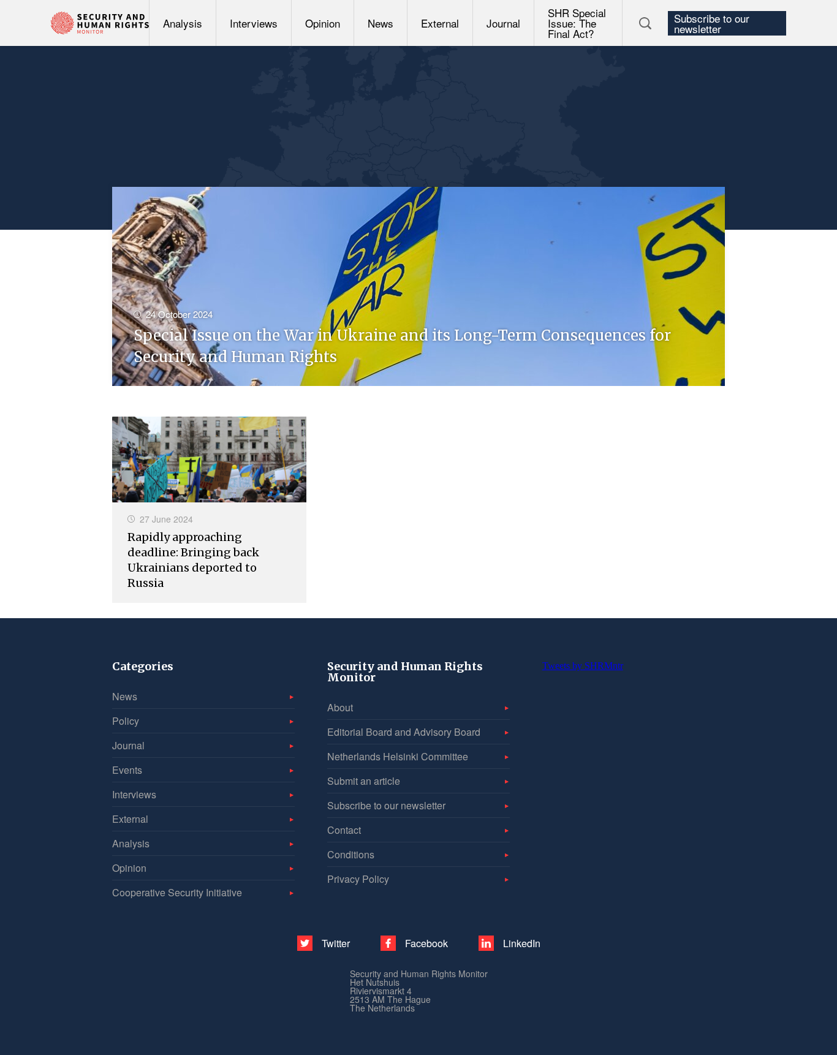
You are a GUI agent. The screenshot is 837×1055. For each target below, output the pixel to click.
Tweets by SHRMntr (582, 665)
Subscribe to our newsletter (711, 23)
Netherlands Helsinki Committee (397, 756)
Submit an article (363, 781)
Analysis (182, 23)
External (440, 23)
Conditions (350, 854)
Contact (344, 830)
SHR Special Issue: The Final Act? (577, 23)
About (340, 707)
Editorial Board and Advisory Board (403, 732)
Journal (503, 23)
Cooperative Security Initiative (177, 892)
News (380, 23)
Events (127, 770)
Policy (125, 721)
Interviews (254, 23)
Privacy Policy (358, 879)
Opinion (322, 23)
